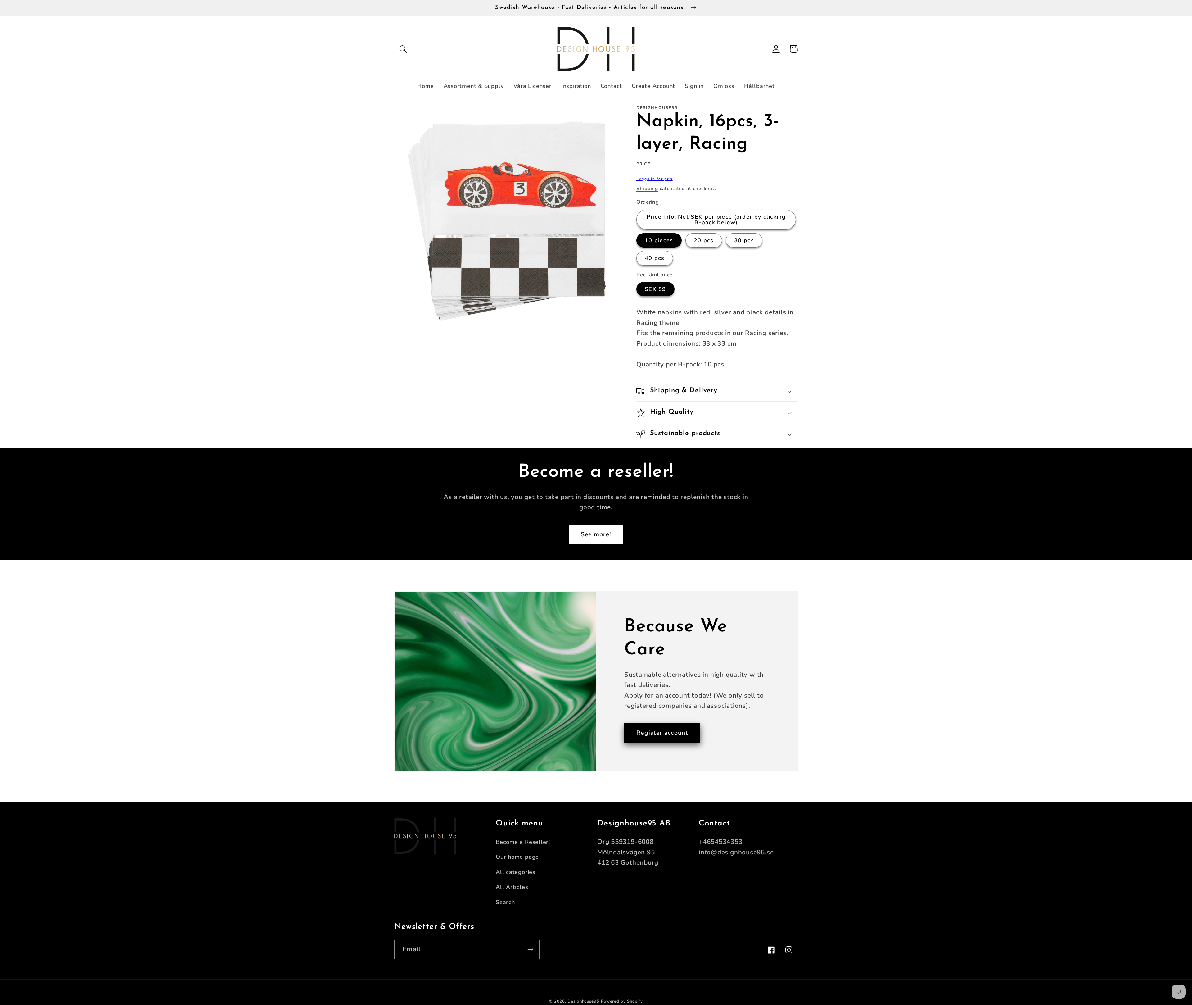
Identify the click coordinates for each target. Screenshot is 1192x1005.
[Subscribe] (530, 949)
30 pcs (744, 240)
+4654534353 (721, 841)
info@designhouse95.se (736, 852)
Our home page (517, 857)
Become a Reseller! (523, 842)
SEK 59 (655, 289)
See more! (596, 534)
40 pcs (655, 258)
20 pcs (704, 240)
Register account (662, 733)
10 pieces (659, 240)
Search (505, 902)
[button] (403, 49)
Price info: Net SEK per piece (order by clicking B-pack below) (716, 219)
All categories (515, 872)
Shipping (647, 188)
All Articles (512, 887)
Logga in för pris (654, 179)
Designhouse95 (583, 1001)
